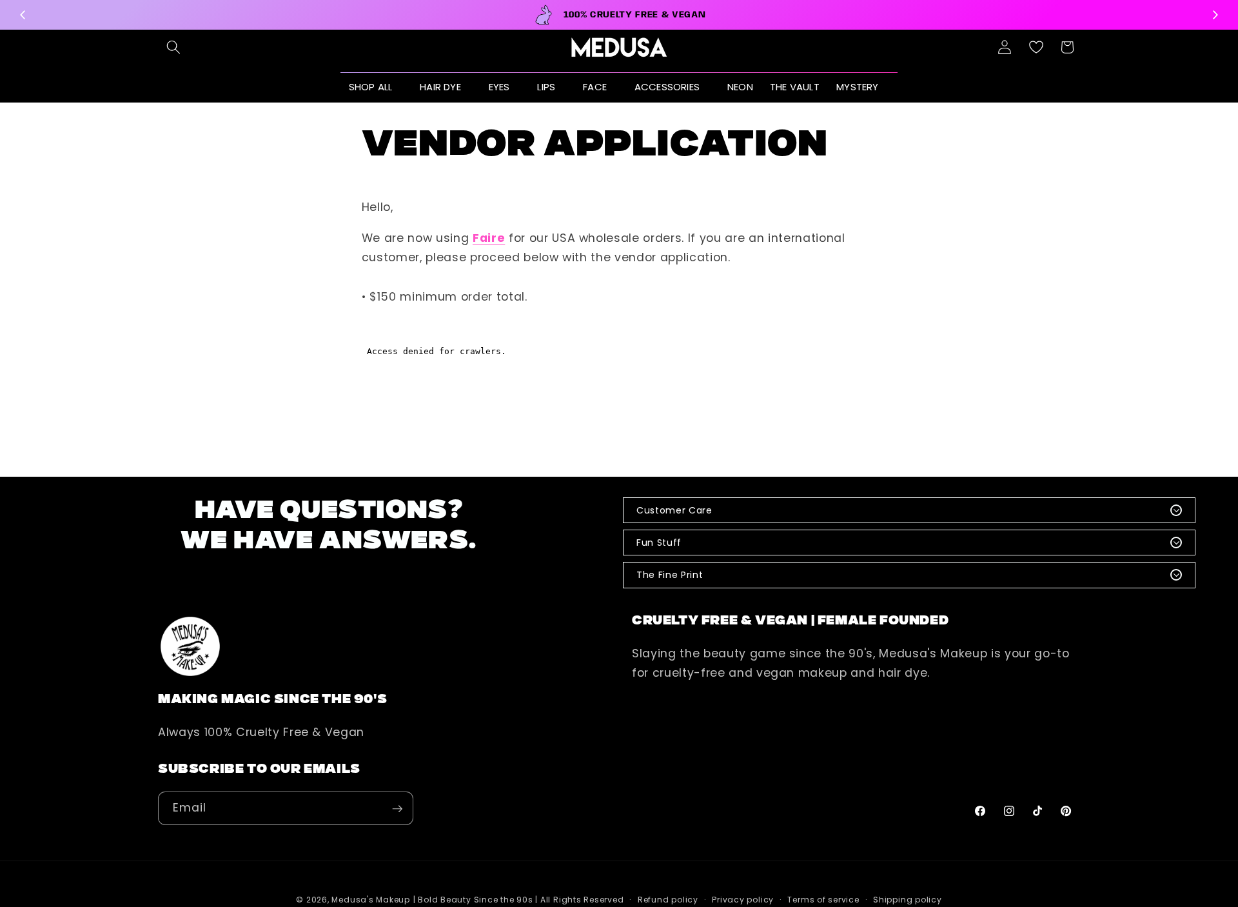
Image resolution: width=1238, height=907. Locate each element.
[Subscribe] (397, 809)
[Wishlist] (1036, 47)
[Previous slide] (23, 14)
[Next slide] (1214, 14)
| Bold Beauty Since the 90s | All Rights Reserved (518, 900)
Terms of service (823, 900)
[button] (173, 47)
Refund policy (668, 900)
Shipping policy (907, 900)
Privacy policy (743, 900)
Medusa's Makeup (370, 900)
